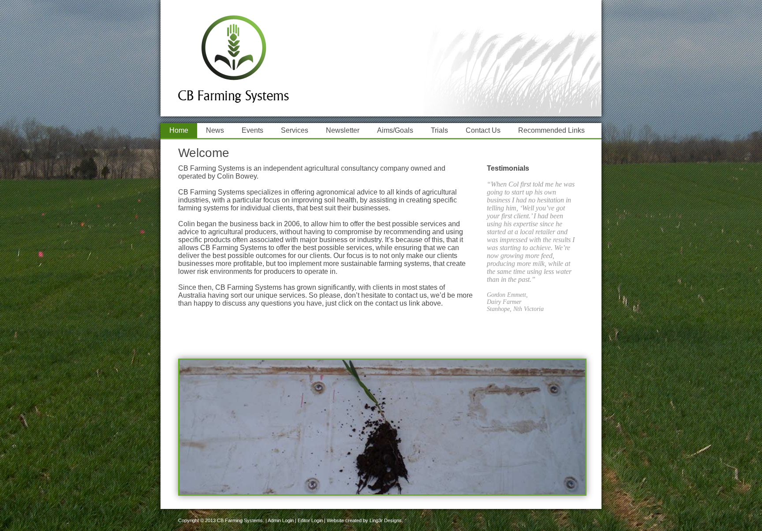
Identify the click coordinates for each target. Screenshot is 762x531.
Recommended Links (551, 130)
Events (252, 130)
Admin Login (281, 520)
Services (294, 130)
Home (178, 130)
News (215, 130)
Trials (439, 130)
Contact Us (483, 130)
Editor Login (310, 520)
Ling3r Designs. (386, 520)
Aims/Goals (395, 130)
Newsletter (342, 130)
